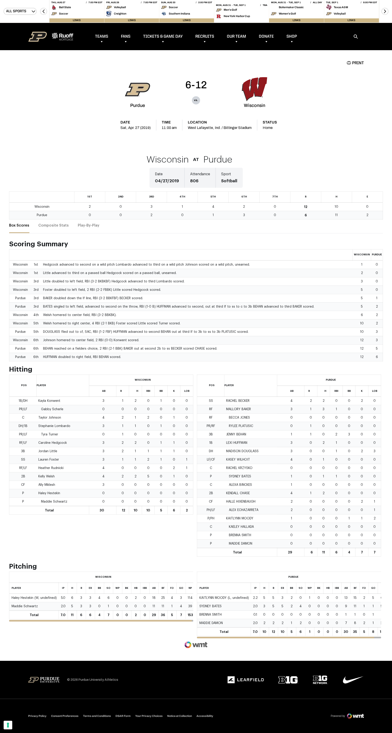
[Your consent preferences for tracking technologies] (8, 725)
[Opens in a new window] (246, 680)
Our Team (236, 37)
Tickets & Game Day (163, 37)
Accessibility (204, 716)
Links (77, 20)
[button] (43, 11)
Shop (292, 37)
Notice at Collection (179, 716)
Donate (266, 37)
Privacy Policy (37, 716)
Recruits (204, 37)
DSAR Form (123, 716)
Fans (125, 37)
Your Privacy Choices (149, 716)
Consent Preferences (64, 716)
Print (358, 63)
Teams (101, 37)
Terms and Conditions (97, 716)
